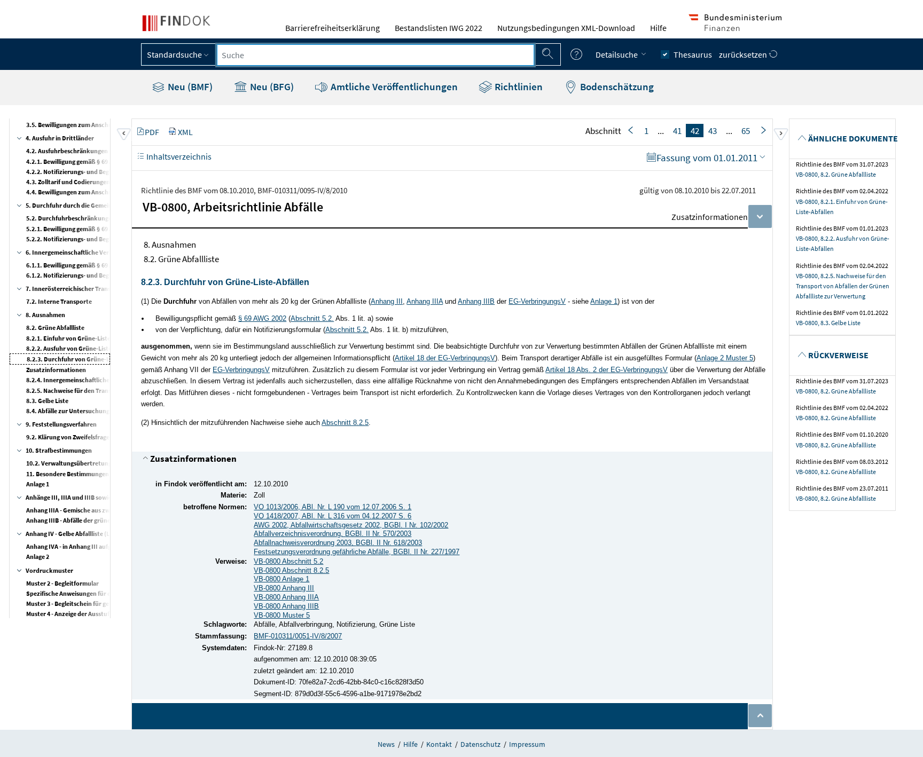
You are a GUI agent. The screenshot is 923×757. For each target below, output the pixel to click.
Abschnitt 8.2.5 (345, 423)
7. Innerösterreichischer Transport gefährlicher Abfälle (102, 289)
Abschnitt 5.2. (312, 318)
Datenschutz (480, 744)
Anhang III (387, 301)
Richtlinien (517, 86)
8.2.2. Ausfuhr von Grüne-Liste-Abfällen (81, 348)
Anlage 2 (37, 557)
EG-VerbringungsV (537, 301)
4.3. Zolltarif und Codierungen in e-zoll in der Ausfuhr (100, 182)
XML (185, 132)
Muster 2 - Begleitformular (62, 583)
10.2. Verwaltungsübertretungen (72, 463)
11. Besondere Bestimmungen (67, 474)
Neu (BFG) (271, 86)
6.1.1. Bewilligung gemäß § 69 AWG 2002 (81, 265)
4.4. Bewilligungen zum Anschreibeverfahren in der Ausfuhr (108, 192)
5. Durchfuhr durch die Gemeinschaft (77, 205)
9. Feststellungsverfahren (61, 424)
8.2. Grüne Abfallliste (55, 328)
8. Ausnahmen (45, 315)
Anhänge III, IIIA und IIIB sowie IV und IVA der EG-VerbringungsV (115, 497)
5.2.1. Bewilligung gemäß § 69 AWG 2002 (81, 229)
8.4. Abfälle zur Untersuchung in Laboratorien (90, 411)
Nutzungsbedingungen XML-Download (566, 27)
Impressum (527, 744)
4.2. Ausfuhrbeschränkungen (67, 151)
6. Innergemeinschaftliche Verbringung (80, 252)
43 (712, 131)
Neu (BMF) (189, 86)
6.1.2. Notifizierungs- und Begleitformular (84, 275)
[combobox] (375, 55)
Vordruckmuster (49, 570)
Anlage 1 (37, 484)
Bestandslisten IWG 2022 (438, 27)
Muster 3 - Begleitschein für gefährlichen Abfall (90, 604)
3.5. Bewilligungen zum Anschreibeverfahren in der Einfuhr (108, 125)
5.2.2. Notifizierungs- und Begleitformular (84, 239)
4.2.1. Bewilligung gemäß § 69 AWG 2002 (81, 161)
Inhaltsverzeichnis (178, 156)
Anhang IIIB (476, 301)
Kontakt (439, 744)
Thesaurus (693, 54)
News (386, 744)
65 (745, 131)
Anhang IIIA (424, 301)
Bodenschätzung (616, 86)
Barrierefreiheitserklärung (332, 27)
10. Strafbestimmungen (59, 450)
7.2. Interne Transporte (59, 301)
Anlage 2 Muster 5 (725, 358)
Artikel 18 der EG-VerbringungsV (445, 358)
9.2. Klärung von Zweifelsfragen (69, 437)
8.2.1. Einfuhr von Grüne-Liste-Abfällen (81, 338)
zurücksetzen (744, 54)
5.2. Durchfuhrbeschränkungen (70, 218)
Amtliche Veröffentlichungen (393, 86)
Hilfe (658, 27)
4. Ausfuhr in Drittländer (60, 138)
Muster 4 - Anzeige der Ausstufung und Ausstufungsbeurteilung (113, 614)
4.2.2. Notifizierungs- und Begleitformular (84, 172)
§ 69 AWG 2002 (262, 318)
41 (677, 131)
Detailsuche (617, 54)
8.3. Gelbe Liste (47, 401)
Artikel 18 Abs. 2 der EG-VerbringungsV (606, 370)
